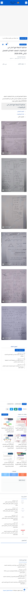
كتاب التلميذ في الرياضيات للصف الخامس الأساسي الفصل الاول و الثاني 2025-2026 (9, 533)
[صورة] (23, 502)
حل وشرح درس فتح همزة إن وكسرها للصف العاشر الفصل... (7, 430)
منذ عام (15, 522)
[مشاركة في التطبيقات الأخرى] (7, 409)
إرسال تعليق (22, 480)
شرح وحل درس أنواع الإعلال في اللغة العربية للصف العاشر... (21, 464)
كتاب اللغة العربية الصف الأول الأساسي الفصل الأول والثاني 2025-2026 (10, 504)
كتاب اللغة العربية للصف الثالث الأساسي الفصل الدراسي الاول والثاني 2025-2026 (10, 518)
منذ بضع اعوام (21, 563)
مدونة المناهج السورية (7, 590)
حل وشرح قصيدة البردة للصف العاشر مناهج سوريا (21, 430)
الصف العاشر (23, 44)
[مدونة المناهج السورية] (14, 2)
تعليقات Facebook (14, 475)
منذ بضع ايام (23, 426)
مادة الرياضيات (20, 114)
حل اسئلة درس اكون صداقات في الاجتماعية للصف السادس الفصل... (10, 38)
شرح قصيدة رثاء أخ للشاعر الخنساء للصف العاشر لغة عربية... (8, 464)
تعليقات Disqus (5, 475)
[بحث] (2, 3)
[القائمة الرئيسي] (26, 3)
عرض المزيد (5, 414)
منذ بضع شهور (20, 353)
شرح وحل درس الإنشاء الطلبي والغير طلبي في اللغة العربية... (8, 446)
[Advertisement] (14, 21)
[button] (20, 409)
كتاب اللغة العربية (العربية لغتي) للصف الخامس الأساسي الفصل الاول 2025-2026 (10, 526)
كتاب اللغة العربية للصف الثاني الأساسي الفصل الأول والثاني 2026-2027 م (10, 511)
